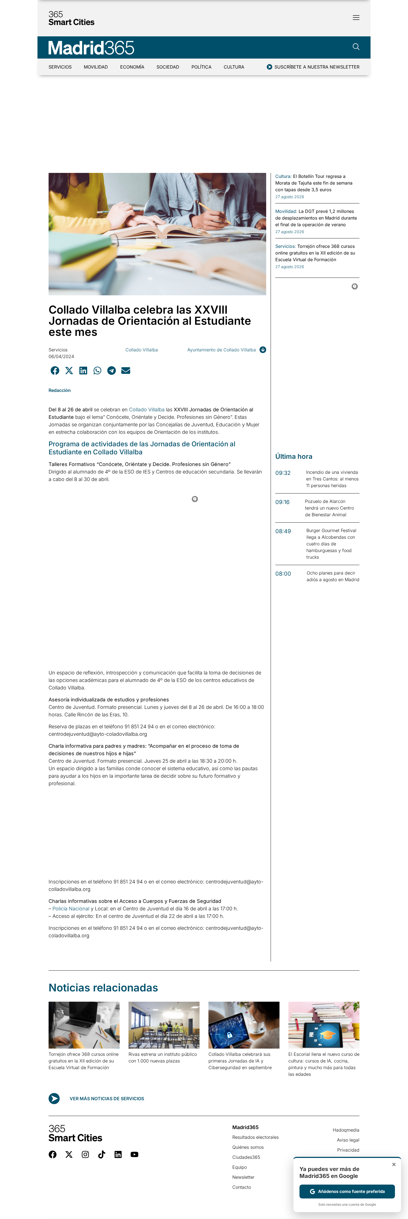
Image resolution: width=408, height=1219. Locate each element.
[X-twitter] (69, 1154)
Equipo (239, 1167)
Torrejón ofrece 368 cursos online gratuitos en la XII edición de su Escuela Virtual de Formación (84, 1060)
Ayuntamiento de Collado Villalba (221, 349)
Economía (132, 67)
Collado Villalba (141, 349)
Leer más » (57, 1074)
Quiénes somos (248, 1147)
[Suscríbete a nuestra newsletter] (269, 67)
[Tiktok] (102, 1154)
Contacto (241, 1187)
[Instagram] (85, 1154)
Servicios (60, 67)
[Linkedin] (118, 1154)
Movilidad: (286, 211)
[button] (55, 370)
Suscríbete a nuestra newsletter (316, 67)
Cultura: (283, 176)
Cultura (234, 67)
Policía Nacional (70, 908)
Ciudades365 (246, 1157)
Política (201, 67)
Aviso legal (348, 1140)
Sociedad (168, 67)
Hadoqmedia (346, 1130)
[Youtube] (134, 1154)
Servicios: (285, 246)
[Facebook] (53, 1154)
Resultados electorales (255, 1137)
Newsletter (243, 1177)
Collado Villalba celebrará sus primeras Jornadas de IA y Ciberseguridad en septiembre (240, 1060)
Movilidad (96, 67)
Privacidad (348, 1150)
